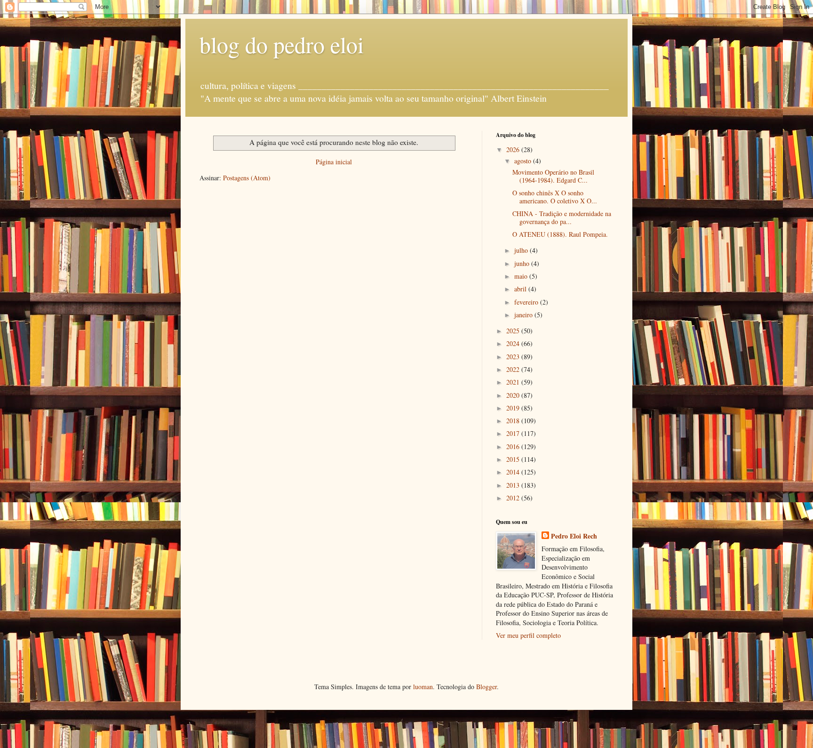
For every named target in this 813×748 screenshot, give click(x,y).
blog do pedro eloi (281, 44)
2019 (513, 407)
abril (521, 288)
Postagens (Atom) (247, 177)
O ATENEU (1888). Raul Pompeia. (560, 234)
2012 (513, 497)
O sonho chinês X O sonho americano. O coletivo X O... (554, 196)
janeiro (524, 314)
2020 (513, 395)
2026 (513, 149)
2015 (513, 459)
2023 (513, 356)
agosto (523, 160)
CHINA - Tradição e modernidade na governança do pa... (561, 217)
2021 (513, 382)
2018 (513, 420)
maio (521, 276)
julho (522, 250)
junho (522, 263)
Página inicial (334, 161)
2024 (513, 343)
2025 (513, 330)
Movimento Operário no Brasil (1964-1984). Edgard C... (553, 176)
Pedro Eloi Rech (574, 536)
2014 (513, 471)
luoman (423, 686)
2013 (513, 485)
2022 (513, 369)
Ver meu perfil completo (528, 635)
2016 (513, 446)
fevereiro (527, 302)
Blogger (486, 686)
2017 (513, 433)
